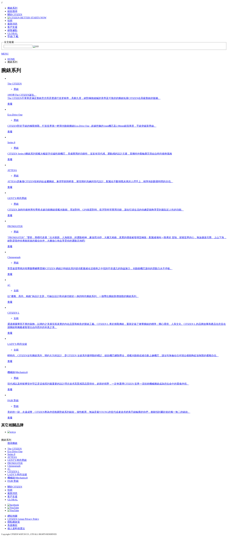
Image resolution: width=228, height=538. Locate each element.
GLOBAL (12, 33)
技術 (9, 490)
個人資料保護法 (16, 528)
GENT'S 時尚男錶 (17, 460)
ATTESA (12, 457)
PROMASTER (15, 463)
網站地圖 (12, 516)
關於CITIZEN (14, 486)
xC (8, 468)
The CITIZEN (14, 448)
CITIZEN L (13, 471)
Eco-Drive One (14, 451)
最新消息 (12, 493)
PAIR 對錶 (13, 481)
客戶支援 (12, 496)
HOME (11, 59)
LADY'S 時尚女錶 (17, 474)
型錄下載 (13, 36)
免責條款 (12, 525)
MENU (5, 53)
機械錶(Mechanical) (17, 477)
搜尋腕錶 (12, 443)
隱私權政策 (13, 522)
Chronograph (13, 466)
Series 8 (11, 454)
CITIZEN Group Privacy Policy (23, 519)
